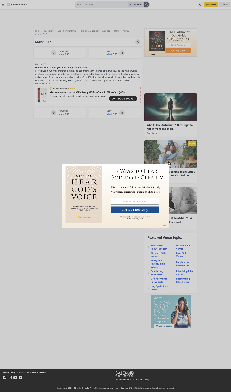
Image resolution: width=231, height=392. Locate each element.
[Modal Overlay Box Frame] (115, 196)
